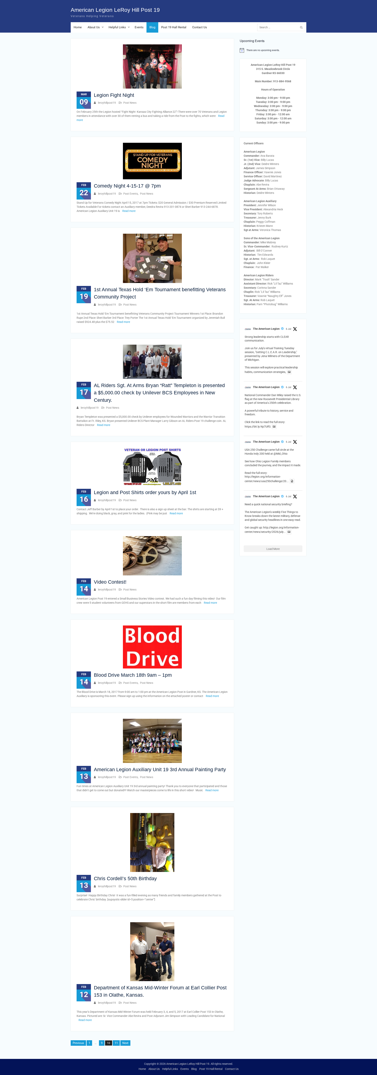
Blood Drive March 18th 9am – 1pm (133, 675)
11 (116, 1043)
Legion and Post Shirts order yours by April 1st (145, 492)
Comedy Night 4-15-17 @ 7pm (127, 186)
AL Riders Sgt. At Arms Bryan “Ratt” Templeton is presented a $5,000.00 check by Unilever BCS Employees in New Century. (159, 393)
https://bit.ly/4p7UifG (258, 426)
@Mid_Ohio (280, 453)
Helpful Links (117, 27)
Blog (152, 27)
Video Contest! (110, 582)
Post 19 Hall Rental (173, 27)
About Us (94, 27)
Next (125, 1043)
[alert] (273, 50)
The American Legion (266, 328)
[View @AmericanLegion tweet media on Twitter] (289, 372)
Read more (128, 210)
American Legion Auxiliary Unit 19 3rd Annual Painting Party (160, 769)
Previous (78, 1043)
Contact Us (199, 27)
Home (78, 27)
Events (139, 27)
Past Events (130, 193)
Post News (129, 102)
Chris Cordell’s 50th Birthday (125, 878)
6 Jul (288, 329)
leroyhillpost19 (107, 102)
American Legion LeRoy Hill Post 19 (115, 10)
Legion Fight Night (114, 95)
